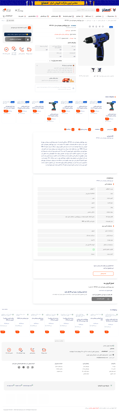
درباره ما (114, 366)
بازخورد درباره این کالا (84, 76)
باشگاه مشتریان (32, 16)
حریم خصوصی (59, 371)
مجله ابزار (78, 16)
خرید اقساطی (43, 16)
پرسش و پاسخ (84, 129)
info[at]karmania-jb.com (102, 358)
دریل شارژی (88, 20)
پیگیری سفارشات (59, 369)
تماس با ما (21, 16)
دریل (94, 20)
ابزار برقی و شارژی (101, 20)
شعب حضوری (112, 374)
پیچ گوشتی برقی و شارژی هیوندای (62, 34)
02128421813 (105, 351)
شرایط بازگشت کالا (85, 371)
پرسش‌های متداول (58, 366)
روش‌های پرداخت (85, 369)
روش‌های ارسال (86, 366)
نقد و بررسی (110, 129)
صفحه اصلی (98, 16)
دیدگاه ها (69, 129)
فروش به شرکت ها (67, 16)
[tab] (111, 129)
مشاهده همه (5, 309)
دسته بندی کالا (111, 16)
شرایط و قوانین (86, 374)
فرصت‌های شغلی (112, 371)
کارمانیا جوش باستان (112, 20)
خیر (94, 76)
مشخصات (97, 129)
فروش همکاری (54, 16)
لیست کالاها (88, 16)
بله (97, 76)
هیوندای (71, 38)
